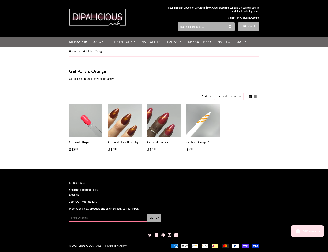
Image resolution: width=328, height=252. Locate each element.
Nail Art (173, 41)
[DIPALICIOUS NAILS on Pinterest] (163, 235)
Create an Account (249, 17)
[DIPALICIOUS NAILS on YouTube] (176, 235)
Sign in (231, 17)
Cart (251, 26)
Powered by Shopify (116, 245)
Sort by (206, 96)
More (240, 41)
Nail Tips (224, 41)
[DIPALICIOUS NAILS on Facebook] (156, 235)
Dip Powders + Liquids (85, 41)
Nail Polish (150, 41)
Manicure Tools (199, 41)
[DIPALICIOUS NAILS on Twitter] (150, 235)
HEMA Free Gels (121, 41)
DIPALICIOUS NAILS (89, 245)
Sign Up (154, 217)
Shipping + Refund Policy (83, 189)
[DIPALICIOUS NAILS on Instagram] (170, 235)
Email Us (74, 194)
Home (72, 51)
